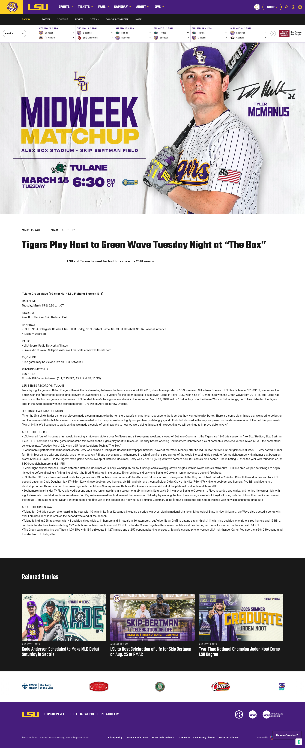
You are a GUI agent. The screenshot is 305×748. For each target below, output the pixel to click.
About (141, 7)
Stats (93, 19)
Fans (102, 7)
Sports (64, 7)
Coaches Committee (117, 19)
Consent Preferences (137, 737)
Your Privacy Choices (204, 737)
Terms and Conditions (163, 737)
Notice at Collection (229, 737)
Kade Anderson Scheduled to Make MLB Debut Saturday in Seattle (60, 651)
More (139, 19)
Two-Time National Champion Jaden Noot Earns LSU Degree (239, 651)
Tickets (84, 7)
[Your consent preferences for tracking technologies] (298, 741)
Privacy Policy (115, 737)
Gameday (121, 7)
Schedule (62, 19)
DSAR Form (184, 737)
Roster (46, 19)
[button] (273, 33)
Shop (274, 7)
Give (157, 7)
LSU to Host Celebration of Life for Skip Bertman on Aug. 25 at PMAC (150, 651)
